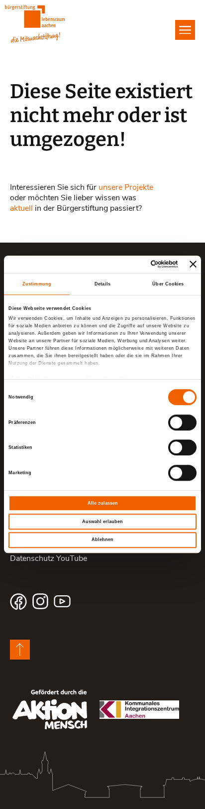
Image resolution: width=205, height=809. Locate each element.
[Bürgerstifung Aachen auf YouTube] (62, 601)
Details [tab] (102, 283)
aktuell (21, 207)
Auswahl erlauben (102, 521)
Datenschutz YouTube (48, 557)
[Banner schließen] (193, 264)
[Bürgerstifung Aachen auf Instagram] (40, 601)
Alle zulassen (103, 503)
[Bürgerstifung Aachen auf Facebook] (18, 601)
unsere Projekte (126, 186)
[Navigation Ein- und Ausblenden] (185, 30)
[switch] (182, 422)
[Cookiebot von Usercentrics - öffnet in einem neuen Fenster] (135, 265)
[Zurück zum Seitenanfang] (20, 650)
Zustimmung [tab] (36, 283)
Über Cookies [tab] (168, 283)
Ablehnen (102, 540)
